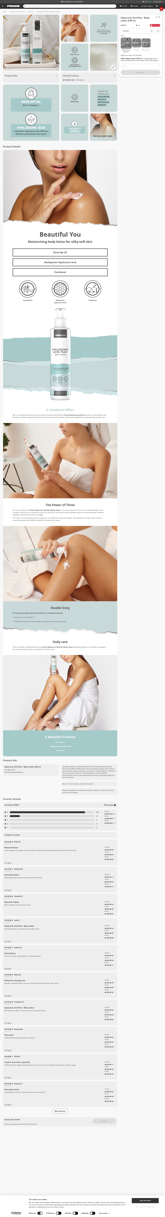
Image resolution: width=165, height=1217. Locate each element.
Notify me (140, 72)
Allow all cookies (145, 1200)
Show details (103, 1213)
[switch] (58, 1213)
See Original (7, 863)
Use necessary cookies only (145, 1207)
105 (97, 812)
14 (97, 816)
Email (124, 66)
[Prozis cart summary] (157, 6)
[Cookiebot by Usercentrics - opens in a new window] (16, 1213)
